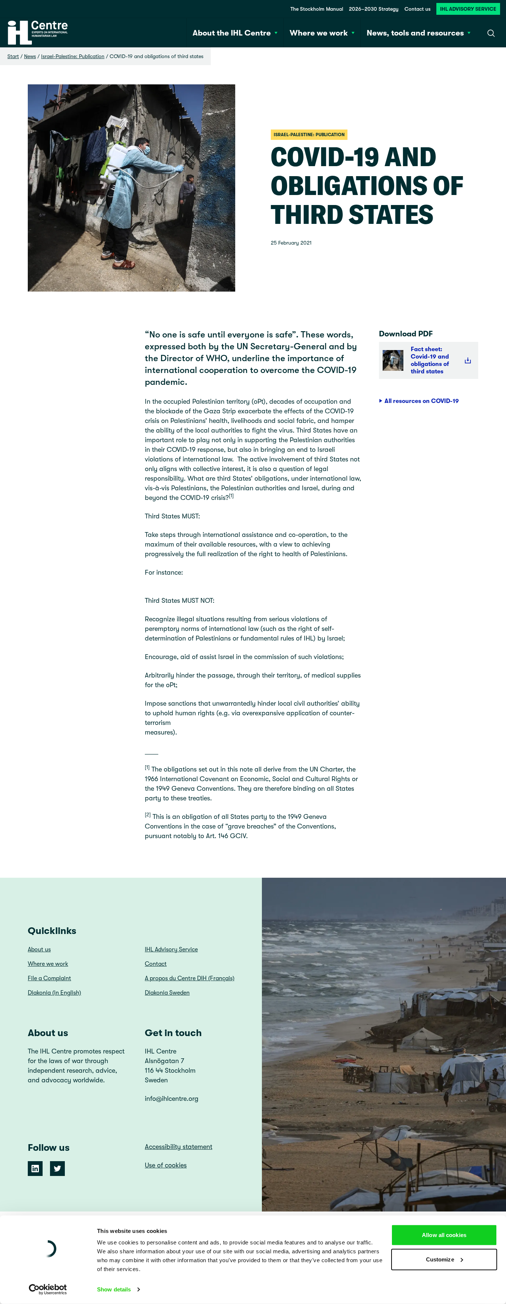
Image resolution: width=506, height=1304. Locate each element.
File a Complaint (49, 978)
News (30, 56)
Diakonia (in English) (54, 992)
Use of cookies (166, 1165)
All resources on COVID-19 (422, 401)
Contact (156, 964)
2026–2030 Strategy (374, 9)
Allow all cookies (444, 1235)
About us (39, 949)
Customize (440, 1259)
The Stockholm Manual (316, 9)
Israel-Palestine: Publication (72, 56)
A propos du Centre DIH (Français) (189, 978)
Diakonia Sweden (167, 992)
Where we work (48, 964)
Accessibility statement (178, 1146)
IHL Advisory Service (468, 9)
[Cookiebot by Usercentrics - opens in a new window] (48, 1289)
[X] (57, 1168)
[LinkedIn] (35, 1168)
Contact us (417, 9)
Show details (114, 1289)
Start (13, 56)
